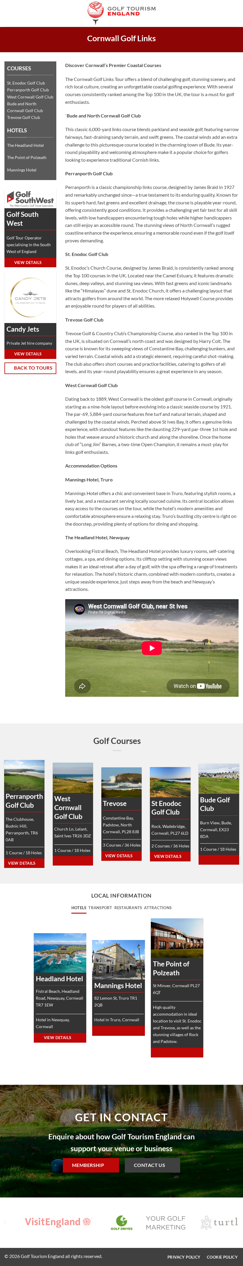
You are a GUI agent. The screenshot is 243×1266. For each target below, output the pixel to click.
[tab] (79, 908)
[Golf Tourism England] (121, 13)
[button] (8, 13)
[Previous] (14, 1224)
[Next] (228, 1224)
